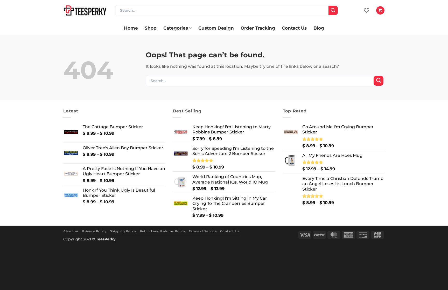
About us (71, 231)
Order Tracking (258, 28)
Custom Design (216, 28)
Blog (318, 28)
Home (131, 28)
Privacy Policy (94, 231)
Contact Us (294, 28)
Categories (175, 28)
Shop (151, 28)
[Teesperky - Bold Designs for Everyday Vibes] (85, 10)
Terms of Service (203, 231)
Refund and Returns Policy (162, 231)
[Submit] (333, 10)
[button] (380, 10)
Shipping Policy (123, 231)
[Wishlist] (366, 10)
